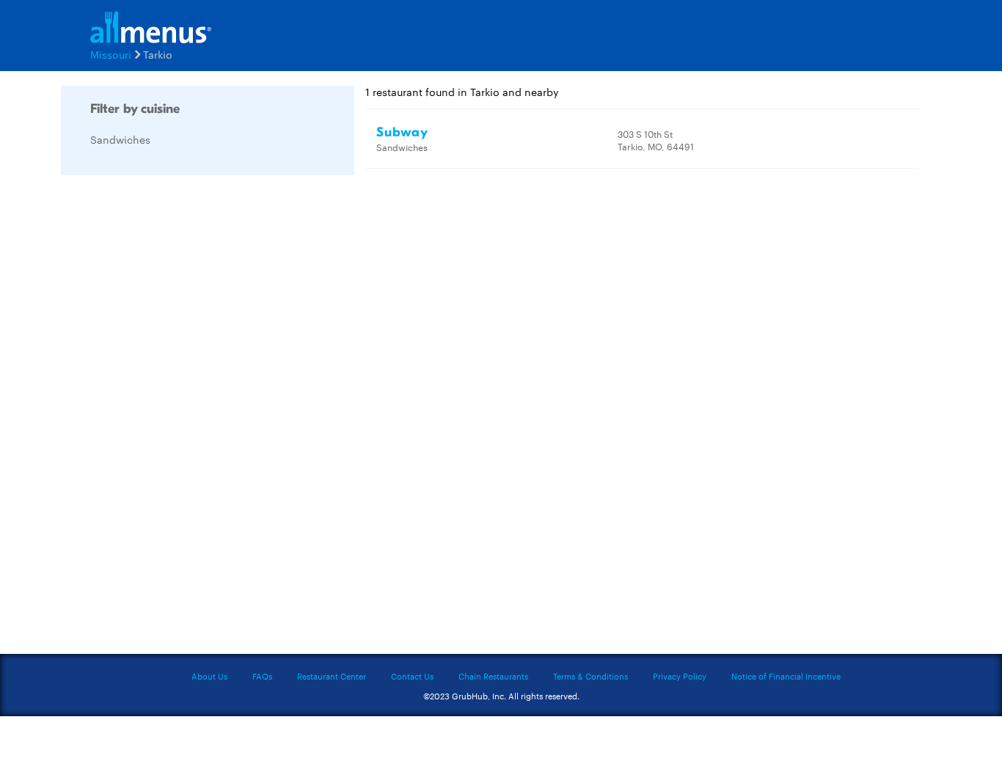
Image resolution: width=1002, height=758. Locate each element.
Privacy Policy (679, 676)
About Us (209, 676)
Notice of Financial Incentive (786, 676)
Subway (402, 132)
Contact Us (412, 676)
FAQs (262, 676)
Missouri (110, 54)
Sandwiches (120, 139)
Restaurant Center (331, 676)
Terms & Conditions (590, 676)
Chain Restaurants (493, 676)
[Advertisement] (171, 406)
